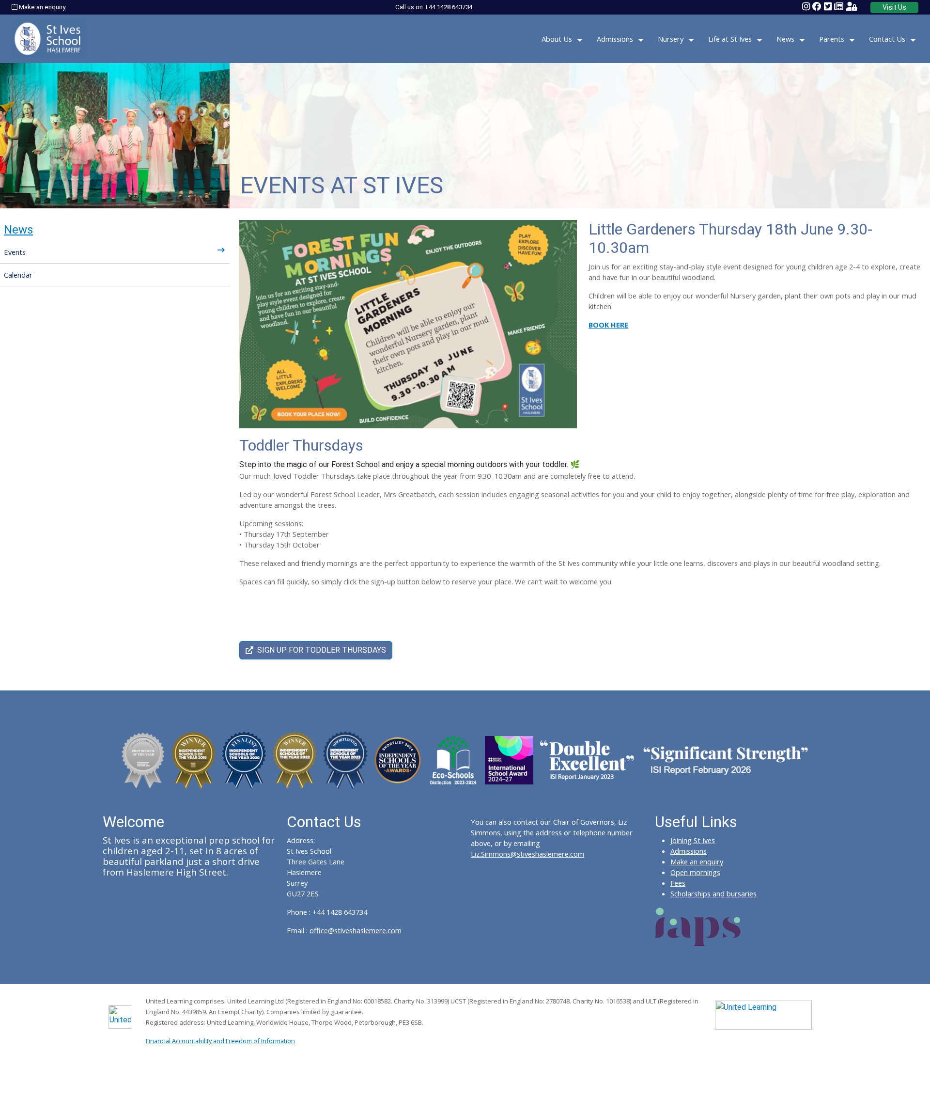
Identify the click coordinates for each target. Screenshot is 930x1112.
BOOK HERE (608, 324)
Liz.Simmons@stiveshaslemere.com (527, 854)
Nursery (670, 39)
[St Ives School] (49, 38)
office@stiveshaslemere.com (356, 930)
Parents (831, 39)
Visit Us (894, 7)
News (785, 39)
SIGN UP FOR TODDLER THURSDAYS (321, 650)
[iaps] (698, 926)
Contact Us (887, 39)
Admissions (615, 39)
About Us (557, 39)
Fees (677, 883)
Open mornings (695, 872)
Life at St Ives (730, 39)
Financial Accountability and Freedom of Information (220, 1040)
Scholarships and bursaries (713, 893)
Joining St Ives (692, 840)
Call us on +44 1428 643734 (433, 7)
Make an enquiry (41, 7)
